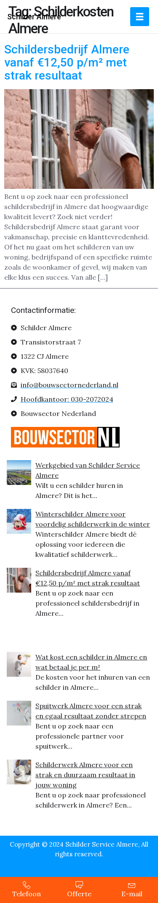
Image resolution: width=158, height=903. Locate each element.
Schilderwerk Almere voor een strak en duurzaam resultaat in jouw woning (85, 774)
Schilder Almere (34, 16)
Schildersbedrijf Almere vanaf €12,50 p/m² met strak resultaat (66, 62)
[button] (139, 16)
